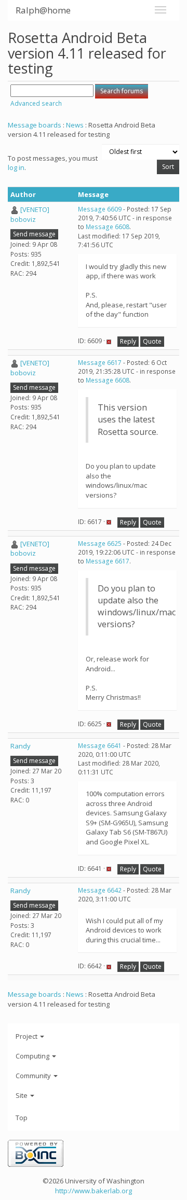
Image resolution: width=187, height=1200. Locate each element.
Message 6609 (100, 209)
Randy (20, 746)
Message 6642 (100, 890)
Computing (33, 1056)
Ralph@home (43, 10)
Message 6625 (100, 543)
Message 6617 (100, 362)
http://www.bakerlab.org (93, 1190)
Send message (34, 234)
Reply (128, 341)
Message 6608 (107, 226)
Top (22, 1117)
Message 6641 (100, 745)
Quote (152, 341)
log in (16, 167)
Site (22, 1095)
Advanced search (36, 103)
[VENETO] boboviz (29, 214)
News (75, 125)
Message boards (34, 125)
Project (27, 1036)
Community (34, 1075)
